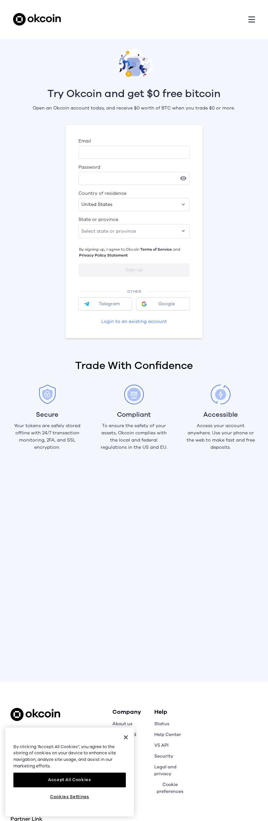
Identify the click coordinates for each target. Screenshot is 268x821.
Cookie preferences (170, 788)
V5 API (161, 745)
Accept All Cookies (69, 780)
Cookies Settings (69, 797)
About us (122, 724)
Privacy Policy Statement (103, 255)
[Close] (126, 737)
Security (163, 756)
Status (161, 724)
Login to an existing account (134, 321)
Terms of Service (156, 249)
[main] (69, 772)
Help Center (167, 734)
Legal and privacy (165, 770)
